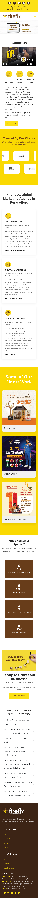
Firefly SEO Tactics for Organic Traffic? (16, 740)
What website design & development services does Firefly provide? (15, 751)
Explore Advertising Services (15, 250)
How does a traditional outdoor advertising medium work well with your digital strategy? (17, 764)
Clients (6, 848)
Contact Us (7, 863)
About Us (7, 839)
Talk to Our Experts (19, 696)
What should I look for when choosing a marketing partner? (17, 793)
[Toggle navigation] (35, 16)
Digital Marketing (9, 868)
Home (6, 834)
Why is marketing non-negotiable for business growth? (18, 784)
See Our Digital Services (13, 298)
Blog (5, 859)
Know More (11, 123)
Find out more (10, 354)
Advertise (7, 843)
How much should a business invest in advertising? (16, 775)
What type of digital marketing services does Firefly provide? (17, 731)
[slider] (11, 64)
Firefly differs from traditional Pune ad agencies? (16, 722)
